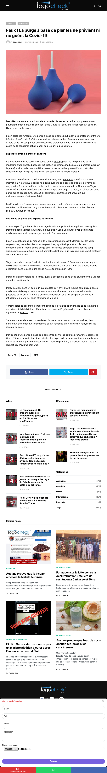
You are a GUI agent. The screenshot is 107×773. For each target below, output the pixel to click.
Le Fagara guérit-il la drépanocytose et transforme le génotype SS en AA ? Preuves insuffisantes (34, 416)
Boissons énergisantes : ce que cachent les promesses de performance (84, 455)
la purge (58, 161)
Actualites (23, 23)
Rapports (60, 502)
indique (46, 229)
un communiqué (36, 287)
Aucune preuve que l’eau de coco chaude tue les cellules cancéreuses (78, 644)
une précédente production (39, 262)
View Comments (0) (53, 389)
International (62, 497)
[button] (7, 5)
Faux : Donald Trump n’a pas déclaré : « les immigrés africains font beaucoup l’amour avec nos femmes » (34, 459)
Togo (58, 507)
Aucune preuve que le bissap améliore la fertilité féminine (25, 575)
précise (24, 312)
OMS (36, 355)
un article (68, 179)
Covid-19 (11, 23)
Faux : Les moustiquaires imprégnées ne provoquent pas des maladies (84, 413)
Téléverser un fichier (10, 745)
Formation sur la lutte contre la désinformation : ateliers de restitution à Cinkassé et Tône (76, 576)
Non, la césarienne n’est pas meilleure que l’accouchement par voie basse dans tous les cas (34, 438)
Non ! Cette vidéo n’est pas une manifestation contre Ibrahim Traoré (34, 500)
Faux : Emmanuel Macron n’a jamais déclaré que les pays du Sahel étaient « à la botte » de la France (35, 480)
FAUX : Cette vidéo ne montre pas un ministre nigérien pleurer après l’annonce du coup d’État (28, 647)
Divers (59, 491)
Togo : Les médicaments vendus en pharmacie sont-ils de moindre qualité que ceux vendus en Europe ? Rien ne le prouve (84, 434)
